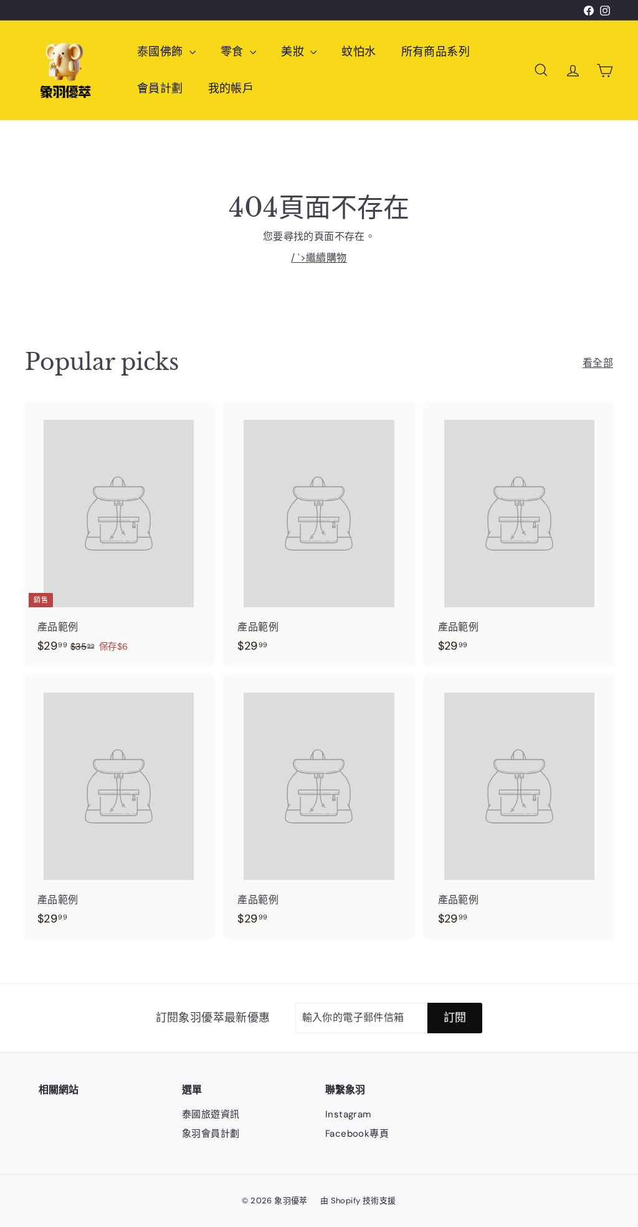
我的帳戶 (231, 88)
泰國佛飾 (161, 51)
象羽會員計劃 (210, 1133)
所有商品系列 (435, 51)
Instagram (348, 1114)
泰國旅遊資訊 (210, 1114)
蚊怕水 (358, 51)
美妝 (294, 51)
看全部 (598, 362)
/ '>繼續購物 (318, 257)
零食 (234, 51)
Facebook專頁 (357, 1133)
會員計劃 (160, 88)
